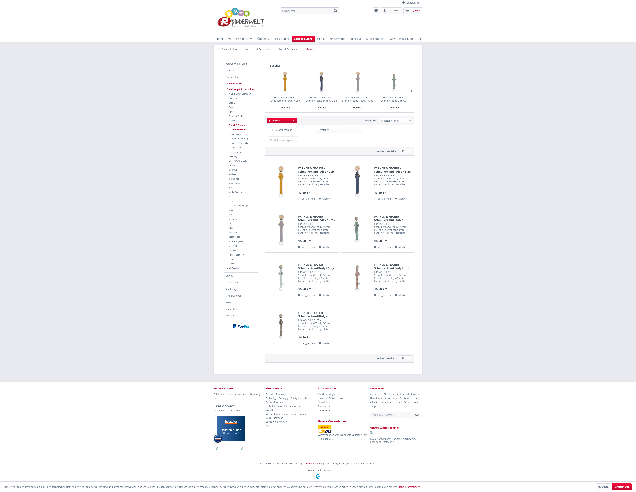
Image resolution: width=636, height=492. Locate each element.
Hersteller (323, 129)
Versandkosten (311, 463)
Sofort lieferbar (283, 129)
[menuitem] (310, 10)
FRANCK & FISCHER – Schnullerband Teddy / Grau (357, 99)
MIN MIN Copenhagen (239, 205)
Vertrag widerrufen (276, 421)
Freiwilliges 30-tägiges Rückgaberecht (287, 398)
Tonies (232, 263)
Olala (231, 228)
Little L (232, 102)
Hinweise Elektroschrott (331, 398)
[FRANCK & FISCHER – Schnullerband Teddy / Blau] (321, 82)
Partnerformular (275, 402)
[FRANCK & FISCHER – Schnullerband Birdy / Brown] (281, 326)
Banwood (233, 98)
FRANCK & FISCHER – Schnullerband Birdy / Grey (316, 266)
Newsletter (324, 402)
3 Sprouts (233, 169)
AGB (268, 425)
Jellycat (232, 187)
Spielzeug (230, 289)
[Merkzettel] (376, 10)
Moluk (231, 210)
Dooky (232, 107)
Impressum (324, 410)
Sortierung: (370, 120)
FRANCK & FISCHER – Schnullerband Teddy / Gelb (285, 99)
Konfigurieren (622, 486)
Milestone (233, 219)
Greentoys (233, 156)
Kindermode (232, 282)
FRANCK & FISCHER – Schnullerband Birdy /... (394, 99)
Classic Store (232, 76)
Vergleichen (308, 198)
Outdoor (230, 315)
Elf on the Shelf (235, 116)
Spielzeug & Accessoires (240, 89)
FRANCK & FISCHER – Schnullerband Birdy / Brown (312, 314)
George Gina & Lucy (238, 160)
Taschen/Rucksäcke (239, 143)
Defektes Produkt (275, 394)
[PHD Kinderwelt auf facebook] (226, 448)
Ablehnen (603, 486)
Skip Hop (233, 245)
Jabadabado (234, 183)
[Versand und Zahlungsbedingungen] (343, 429)
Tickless (232, 250)
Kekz (231, 196)
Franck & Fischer (237, 125)
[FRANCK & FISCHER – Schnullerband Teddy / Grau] (357, 82)
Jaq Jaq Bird (234, 178)
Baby (228, 302)
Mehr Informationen (409, 486)
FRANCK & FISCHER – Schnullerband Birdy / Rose (392, 266)
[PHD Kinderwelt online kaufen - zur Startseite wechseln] (240, 20)
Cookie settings (326, 394)
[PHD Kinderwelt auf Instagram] (251, 448)
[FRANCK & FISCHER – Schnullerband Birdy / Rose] (357, 278)
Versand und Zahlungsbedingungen (286, 413)
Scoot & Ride (234, 236)
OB (230, 223)
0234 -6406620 (225, 406)
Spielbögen (235, 134)
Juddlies (232, 174)
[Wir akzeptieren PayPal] (241, 326)
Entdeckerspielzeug (239, 138)
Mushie (232, 214)
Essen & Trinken (237, 152)
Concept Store (233, 83)
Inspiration (231, 309)
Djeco (231, 111)
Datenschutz (325, 406)
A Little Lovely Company (240, 93)
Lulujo (231, 201)
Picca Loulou (234, 232)
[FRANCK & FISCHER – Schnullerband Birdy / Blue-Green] (394, 82)
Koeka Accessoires (237, 192)
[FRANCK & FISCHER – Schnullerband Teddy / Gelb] (285, 82)
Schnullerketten (238, 129)
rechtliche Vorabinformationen (283, 406)
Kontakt (270, 410)
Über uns (230, 70)
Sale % (229, 275)
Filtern (276, 120)
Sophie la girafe (236, 241)
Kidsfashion (233, 268)
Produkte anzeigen (281, 140)
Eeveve (232, 120)
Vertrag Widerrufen (236, 63)
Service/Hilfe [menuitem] (412, 2)
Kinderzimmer (236, 147)
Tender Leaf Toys (237, 254)
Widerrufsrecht (274, 417)
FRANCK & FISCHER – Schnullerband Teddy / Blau (321, 99)
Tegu (231, 259)
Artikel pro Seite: (387, 151)
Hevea (232, 165)
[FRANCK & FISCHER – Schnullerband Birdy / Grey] (281, 278)
